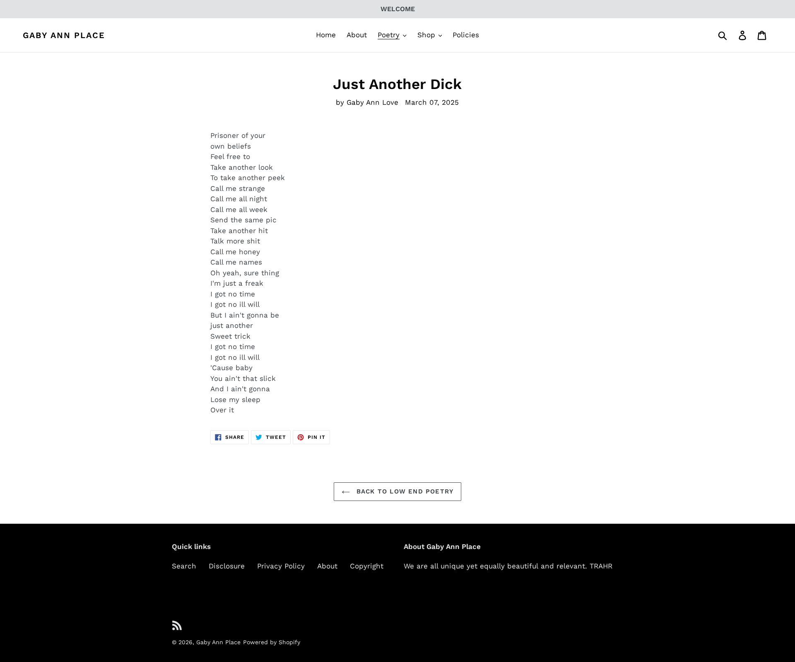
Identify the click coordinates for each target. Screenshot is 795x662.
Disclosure (227, 566)
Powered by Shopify (271, 642)
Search (184, 566)
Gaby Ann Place (64, 35)
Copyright (366, 566)
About (327, 566)
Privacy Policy (281, 566)
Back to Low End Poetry (404, 491)
